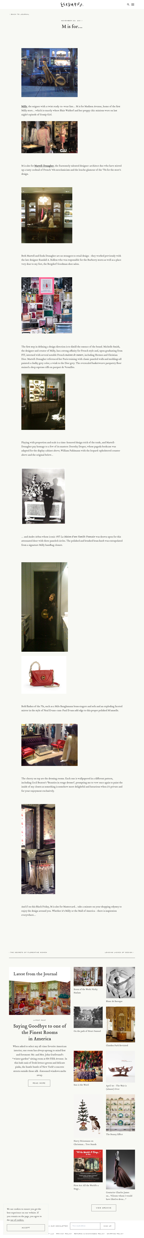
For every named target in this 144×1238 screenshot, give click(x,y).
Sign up (108, 1226)
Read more (39, 1083)
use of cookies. (17, 1220)
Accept (26, 1228)
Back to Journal (20, 14)
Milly (24, 107)
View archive (104, 1208)
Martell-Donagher (44, 166)
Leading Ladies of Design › (119, 952)
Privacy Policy (64, 1234)
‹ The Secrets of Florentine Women (28, 952)
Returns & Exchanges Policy (89, 1234)
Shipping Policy (115, 1234)
